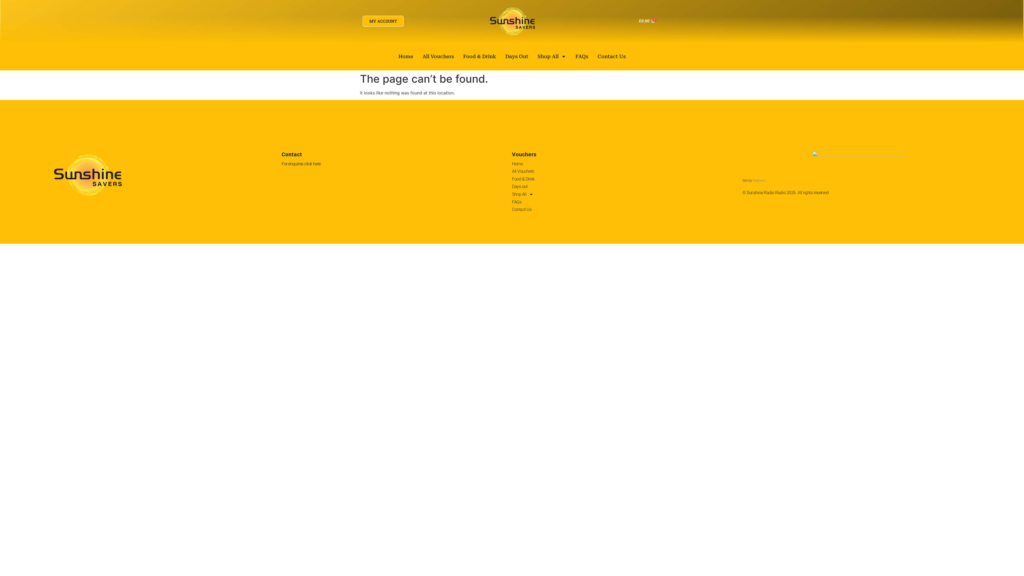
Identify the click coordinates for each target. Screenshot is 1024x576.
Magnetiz (759, 180)
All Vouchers (438, 56)
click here (312, 163)
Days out (516, 56)
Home (405, 56)
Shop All (548, 56)
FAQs (581, 56)
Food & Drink (479, 56)
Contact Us (612, 56)
